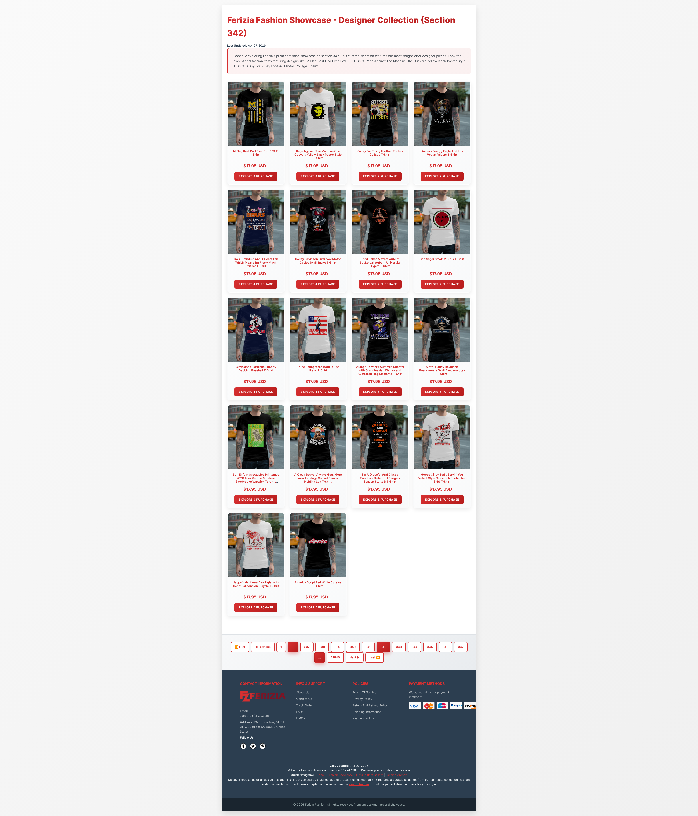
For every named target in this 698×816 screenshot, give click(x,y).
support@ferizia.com (254, 715)
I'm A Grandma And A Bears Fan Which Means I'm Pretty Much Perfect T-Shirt (256, 262)
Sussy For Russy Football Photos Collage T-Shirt (380, 152)
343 (399, 647)
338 (322, 647)
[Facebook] (243, 746)
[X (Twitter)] (253, 746)
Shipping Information (367, 712)
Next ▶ (355, 657)
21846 (335, 657)
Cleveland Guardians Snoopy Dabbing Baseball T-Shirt (256, 368)
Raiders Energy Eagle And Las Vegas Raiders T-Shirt (442, 152)
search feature (359, 784)
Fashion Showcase (340, 775)
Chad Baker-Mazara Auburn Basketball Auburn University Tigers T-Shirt (380, 262)
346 (445, 647)
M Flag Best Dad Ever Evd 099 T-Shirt (256, 152)
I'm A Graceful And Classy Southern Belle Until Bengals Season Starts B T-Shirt (380, 478)
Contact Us (304, 699)
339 (337, 647)
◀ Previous (263, 647)
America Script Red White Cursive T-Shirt (318, 584)
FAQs (299, 712)
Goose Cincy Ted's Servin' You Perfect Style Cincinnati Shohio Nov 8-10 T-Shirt (442, 478)
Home (320, 775)
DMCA (300, 718)
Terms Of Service (364, 692)
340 (353, 647)
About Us (302, 692)
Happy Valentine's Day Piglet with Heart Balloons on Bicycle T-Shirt (256, 584)
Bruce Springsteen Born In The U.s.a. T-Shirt (318, 368)
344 (414, 647)
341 (368, 647)
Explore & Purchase (256, 176)
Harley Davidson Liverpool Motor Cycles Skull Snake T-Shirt (318, 260)
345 (430, 647)
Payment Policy (363, 718)
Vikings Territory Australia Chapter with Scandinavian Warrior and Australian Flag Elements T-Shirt (380, 370)
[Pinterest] (262, 746)
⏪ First (240, 647)
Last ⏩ (374, 657)
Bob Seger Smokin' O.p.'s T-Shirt (442, 259)
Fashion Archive (397, 775)
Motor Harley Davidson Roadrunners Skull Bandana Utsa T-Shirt (442, 370)
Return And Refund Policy (370, 705)
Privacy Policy (362, 699)
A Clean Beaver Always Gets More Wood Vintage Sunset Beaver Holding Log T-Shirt (318, 478)
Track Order (304, 705)
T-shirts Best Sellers (369, 775)
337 (307, 647)
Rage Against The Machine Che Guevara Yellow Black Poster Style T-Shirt (318, 154)
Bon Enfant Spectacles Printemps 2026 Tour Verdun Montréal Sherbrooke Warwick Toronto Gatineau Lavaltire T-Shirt (256, 480)
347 (461, 647)
